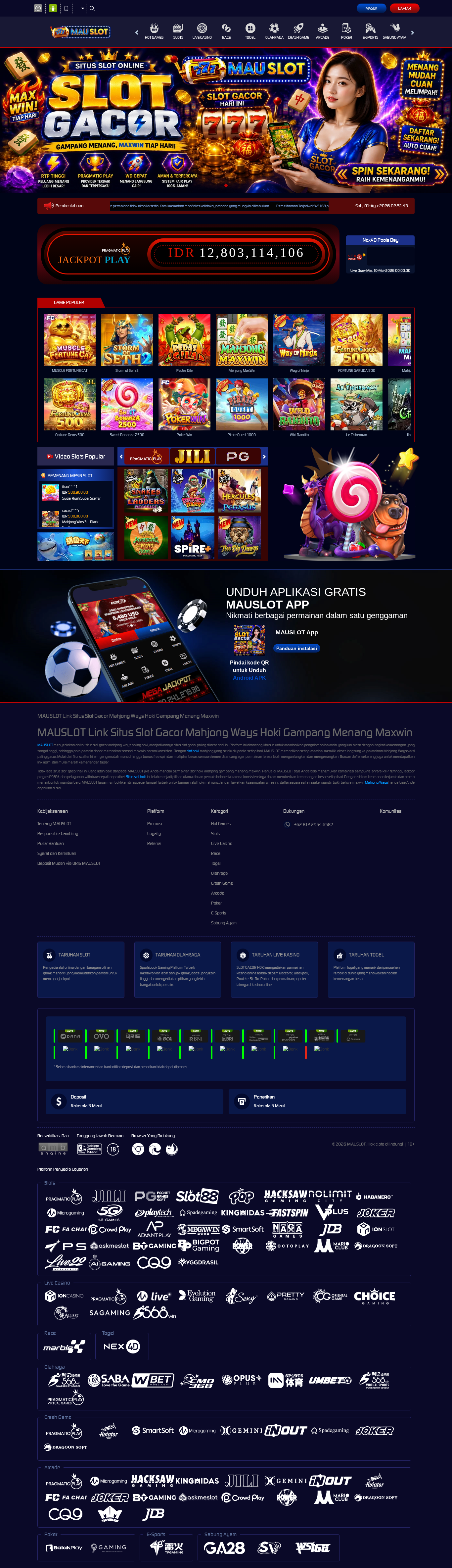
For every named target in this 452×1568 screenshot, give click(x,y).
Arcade (322, 37)
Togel (250, 37)
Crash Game (298, 37)
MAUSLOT (45, 745)
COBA (150, 484)
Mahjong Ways (376, 782)
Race (226, 37)
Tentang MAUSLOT (54, 823)
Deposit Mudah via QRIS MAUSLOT (69, 863)
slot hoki (193, 751)
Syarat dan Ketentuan (56, 853)
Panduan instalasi (296, 648)
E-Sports (370, 37)
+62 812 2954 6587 (313, 824)
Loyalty (154, 833)
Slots (178, 37)
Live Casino (202, 37)
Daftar (404, 8)
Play (118, 260)
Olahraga (274, 37)
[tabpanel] (226, 120)
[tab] (146, 456)
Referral (154, 843)
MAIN (74, 340)
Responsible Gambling (57, 833)
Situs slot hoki (136, 776)
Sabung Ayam (394, 37)
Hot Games (154, 37)
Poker (346, 37)
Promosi (154, 823)
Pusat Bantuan (50, 843)
